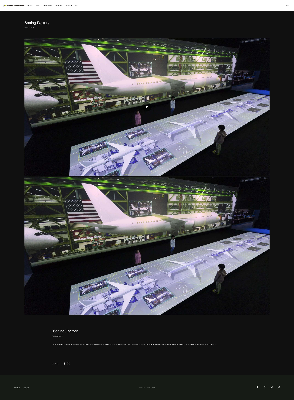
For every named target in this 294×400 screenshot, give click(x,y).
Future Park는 (48, 5)
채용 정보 (27, 387)
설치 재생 (30, 5)
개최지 (38, 5)
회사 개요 (17, 387)
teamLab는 (59, 5)
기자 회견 (69, 5)
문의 (76, 5)
